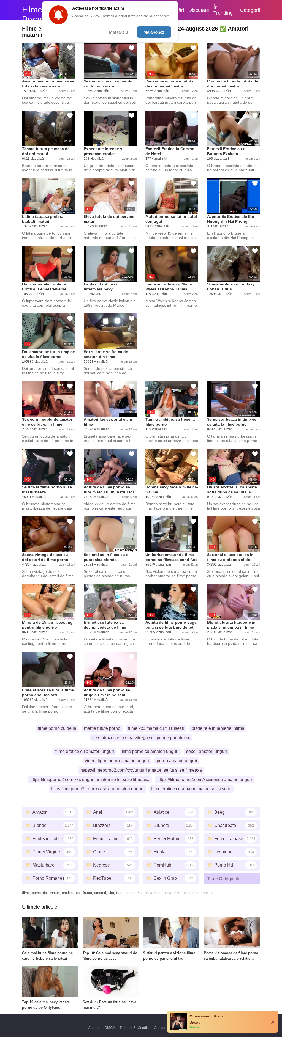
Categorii (250, 10)
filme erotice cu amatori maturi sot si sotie (191, 788)
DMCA (110, 1028)
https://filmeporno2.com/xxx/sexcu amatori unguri (204, 779)
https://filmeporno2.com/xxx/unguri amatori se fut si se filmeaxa (141, 770)
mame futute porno (102, 728)
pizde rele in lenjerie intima (218, 728)
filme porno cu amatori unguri (150, 751)
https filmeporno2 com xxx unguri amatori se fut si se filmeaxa (90, 779)
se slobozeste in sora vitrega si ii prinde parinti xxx (141, 737)
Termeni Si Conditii (135, 1028)
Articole (94, 1028)
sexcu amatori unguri (206, 751)
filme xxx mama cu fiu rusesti (156, 728)
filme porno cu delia (57, 728)
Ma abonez (153, 32)
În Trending (223, 10)
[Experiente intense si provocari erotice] (110, 128)
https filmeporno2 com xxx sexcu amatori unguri (97, 788)
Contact (160, 1028)
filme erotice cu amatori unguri (84, 751)
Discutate (198, 10)
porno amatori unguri (177, 760)
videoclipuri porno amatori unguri (117, 760)
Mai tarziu (118, 32)
